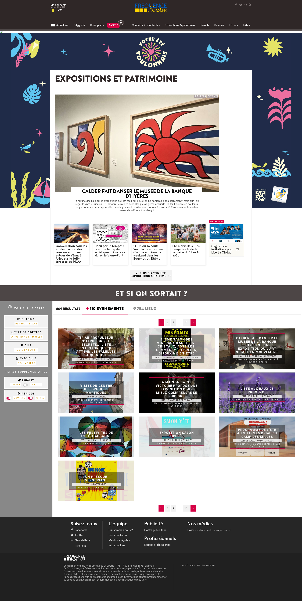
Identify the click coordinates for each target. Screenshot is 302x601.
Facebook (80, 530)
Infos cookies (117, 545)
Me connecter (59, 4)
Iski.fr (209, 530)
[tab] (105, 309)
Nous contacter (118, 535)
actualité (213, 96)
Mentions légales (119, 540)
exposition (200, 96)
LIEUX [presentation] (146, 309)
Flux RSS (80, 546)
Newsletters (82, 540)
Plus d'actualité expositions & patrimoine (151, 274)
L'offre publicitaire (155, 530)
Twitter (78, 535)
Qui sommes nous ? (121, 530)
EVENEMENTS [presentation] (107, 309)
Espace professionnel (157, 544)
